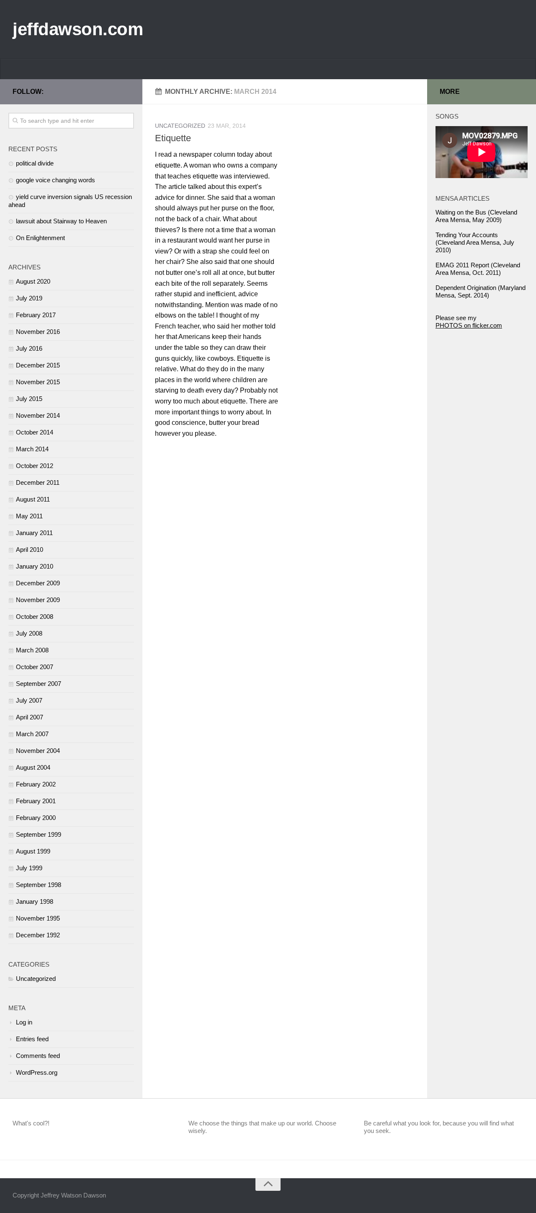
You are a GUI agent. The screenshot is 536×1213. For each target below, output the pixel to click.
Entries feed (32, 1038)
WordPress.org (36, 1072)
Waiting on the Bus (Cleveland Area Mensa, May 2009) (476, 216)
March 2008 (32, 650)
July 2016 (29, 348)
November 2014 (38, 415)
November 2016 (38, 331)
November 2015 (38, 381)
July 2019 (29, 298)
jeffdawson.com (78, 29)
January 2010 (34, 566)
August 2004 (33, 767)
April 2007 (29, 717)
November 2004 (38, 750)
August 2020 (33, 281)
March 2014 (32, 449)
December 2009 (38, 583)
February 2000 (36, 817)
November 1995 (38, 918)
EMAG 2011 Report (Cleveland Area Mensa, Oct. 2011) (478, 268)
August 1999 (33, 851)
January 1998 (34, 901)
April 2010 (29, 549)
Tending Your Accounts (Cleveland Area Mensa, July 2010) (475, 242)
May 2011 (29, 516)
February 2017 (36, 314)
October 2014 (34, 432)
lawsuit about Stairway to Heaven (61, 221)
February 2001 (36, 800)
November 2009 (38, 599)
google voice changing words (55, 180)
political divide (35, 163)
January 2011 (34, 532)
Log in (24, 1022)
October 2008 (34, 616)
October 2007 (34, 666)
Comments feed (38, 1055)
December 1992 (38, 935)
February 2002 (36, 784)
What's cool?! (31, 1123)
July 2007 (29, 700)
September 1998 (38, 884)
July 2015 (29, 398)
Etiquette (173, 138)
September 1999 (38, 834)
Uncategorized (180, 125)
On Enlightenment (40, 237)
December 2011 (37, 482)
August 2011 (33, 499)
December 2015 (38, 365)
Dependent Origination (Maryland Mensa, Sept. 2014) (481, 291)
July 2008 (29, 633)
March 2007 (32, 733)
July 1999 (29, 868)
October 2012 (34, 465)
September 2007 (38, 683)
